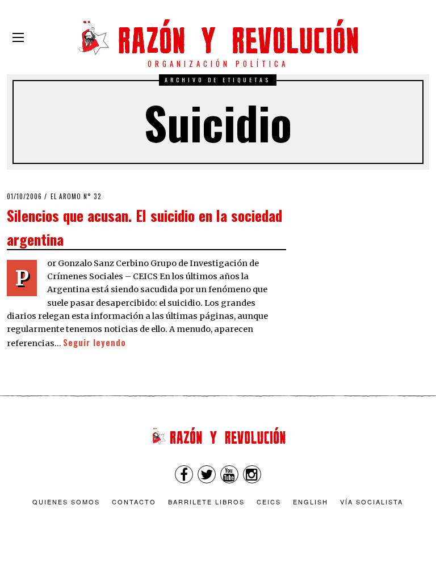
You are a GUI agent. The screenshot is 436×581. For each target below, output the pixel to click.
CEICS (269, 501)
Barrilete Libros (206, 501)
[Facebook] (184, 474)
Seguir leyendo (94, 342)
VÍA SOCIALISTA (371, 501)
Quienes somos (66, 501)
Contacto (134, 501)
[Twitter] (207, 474)
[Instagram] (252, 474)
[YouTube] (229, 474)
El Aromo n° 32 (76, 196)
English (310, 501)
